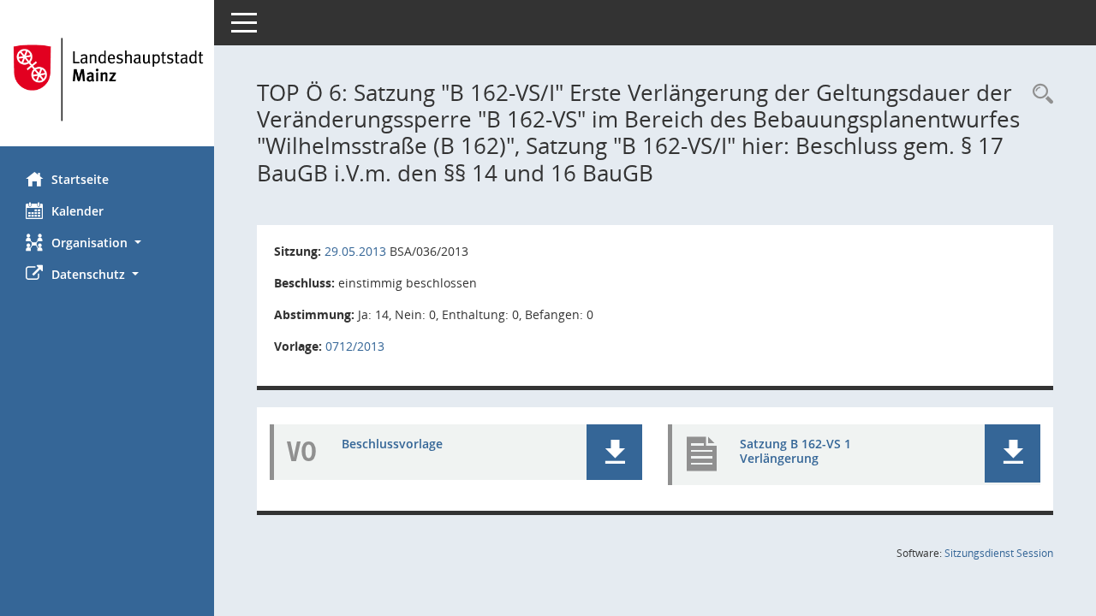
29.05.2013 (355, 251)
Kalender (77, 211)
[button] (107, 242)
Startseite (80, 179)
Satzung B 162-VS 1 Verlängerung (795, 450)
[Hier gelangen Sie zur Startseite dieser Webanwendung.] (107, 79)
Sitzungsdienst (998, 553)
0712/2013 (354, 346)
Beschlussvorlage (392, 443)
